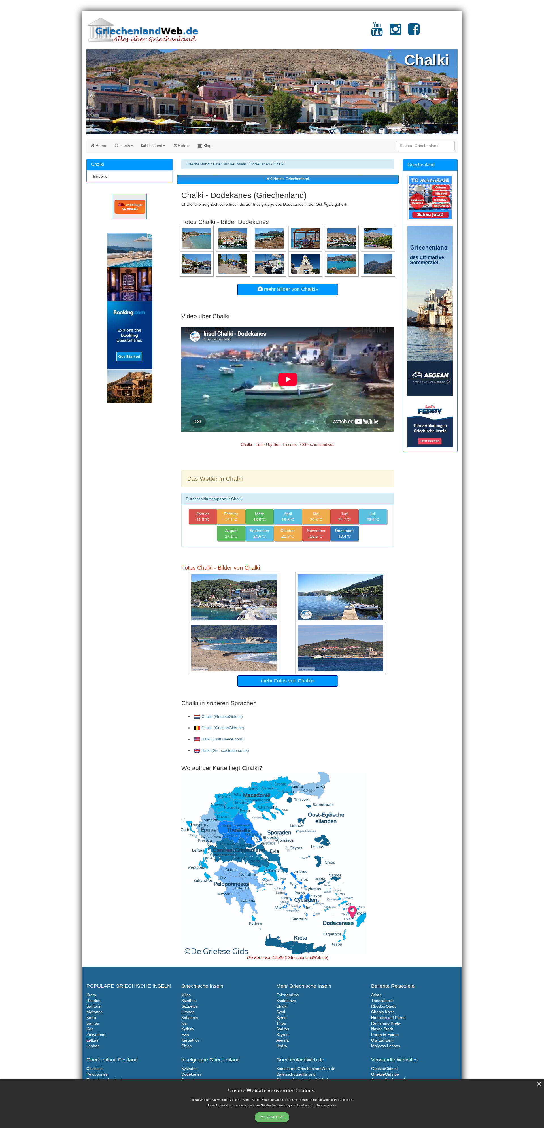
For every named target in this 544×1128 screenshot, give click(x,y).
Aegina (282, 1040)
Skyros (282, 1034)
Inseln (124, 145)
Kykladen (189, 1068)
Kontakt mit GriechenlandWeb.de (305, 1068)
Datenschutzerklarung (296, 1074)
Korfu (91, 1017)
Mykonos (94, 1012)
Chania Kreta (383, 1012)
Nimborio (99, 176)
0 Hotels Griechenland (289, 179)
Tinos (281, 1023)
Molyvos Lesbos (385, 1046)
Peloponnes (97, 1074)
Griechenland (198, 164)
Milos (186, 995)
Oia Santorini (382, 1040)
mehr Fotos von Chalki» (288, 681)
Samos (92, 1023)
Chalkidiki (94, 1068)
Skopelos (189, 1006)
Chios (186, 1046)
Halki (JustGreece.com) (222, 739)
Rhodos (93, 1000)
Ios (184, 1023)
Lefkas (92, 1040)
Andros (282, 1029)
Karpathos (190, 1040)
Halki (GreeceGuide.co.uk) (225, 750)
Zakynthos (95, 1034)
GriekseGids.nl (384, 1068)
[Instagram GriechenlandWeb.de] (395, 32)
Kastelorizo (286, 1000)
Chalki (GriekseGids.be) (222, 727)
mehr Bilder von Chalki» (290, 289)
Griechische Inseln (229, 164)
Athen (376, 995)
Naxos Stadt (382, 1029)
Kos (89, 1029)
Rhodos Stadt (383, 1006)
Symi (280, 1012)
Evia (185, 1034)
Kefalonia (189, 1017)
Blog (206, 145)
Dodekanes (260, 164)
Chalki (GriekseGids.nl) (222, 716)
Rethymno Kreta (385, 1023)
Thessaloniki (382, 1000)
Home (100, 145)
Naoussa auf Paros (388, 1017)
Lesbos (92, 1046)
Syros (281, 1017)
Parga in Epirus (385, 1034)
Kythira (187, 1029)
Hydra (281, 1046)
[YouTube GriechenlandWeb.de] (377, 32)
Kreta (91, 995)
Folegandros (287, 995)
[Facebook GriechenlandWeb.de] (414, 32)
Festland (154, 145)
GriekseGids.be (385, 1074)
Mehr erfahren (325, 1105)
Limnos (187, 1012)
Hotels (183, 145)
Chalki (281, 1006)
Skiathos (189, 1000)
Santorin (93, 1006)
